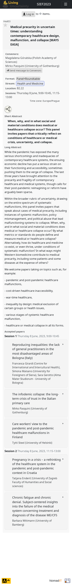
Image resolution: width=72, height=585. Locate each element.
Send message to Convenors (25, 70)
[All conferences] (67, 580)
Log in (30, 14)
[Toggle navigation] (65, 4)
